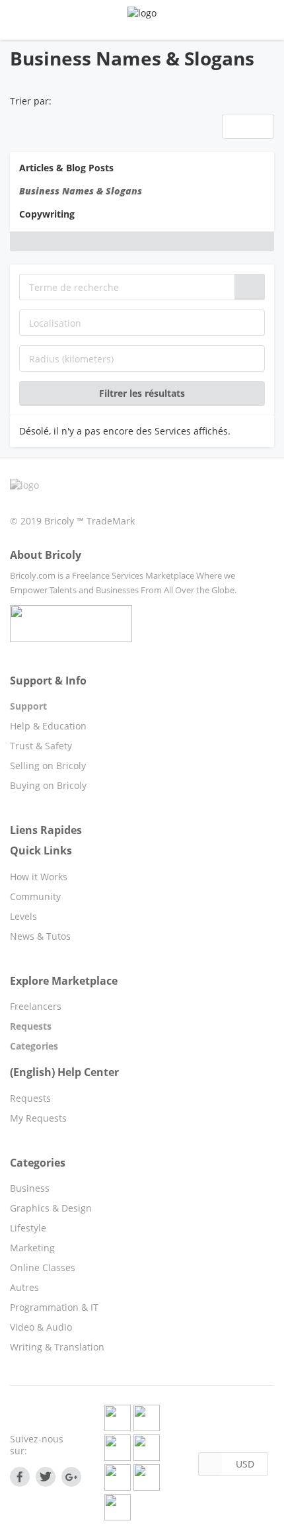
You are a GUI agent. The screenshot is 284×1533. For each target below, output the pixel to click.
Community (35, 896)
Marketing (32, 1247)
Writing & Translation (57, 1347)
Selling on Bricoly (48, 765)
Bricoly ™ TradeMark (89, 521)
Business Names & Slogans (80, 191)
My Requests (38, 1118)
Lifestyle (28, 1228)
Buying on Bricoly (48, 785)
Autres (24, 1287)
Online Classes (42, 1267)
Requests (30, 1098)
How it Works (38, 876)
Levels (23, 916)
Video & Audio (41, 1327)
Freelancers (35, 1006)
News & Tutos (40, 936)
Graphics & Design (51, 1208)
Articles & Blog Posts (66, 167)
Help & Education (48, 726)
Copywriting (47, 214)
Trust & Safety (41, 745)
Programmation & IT (54, 1307)
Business (30, 1188)
